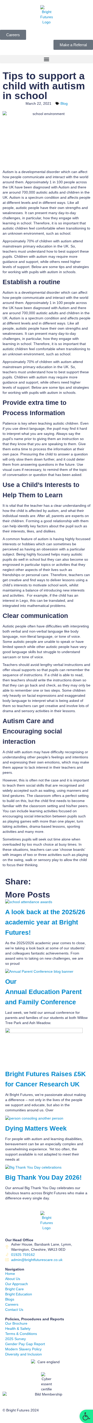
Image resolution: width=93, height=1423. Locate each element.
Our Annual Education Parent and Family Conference (43, 992)
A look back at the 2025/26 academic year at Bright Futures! (45, 922)
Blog (64, 103)
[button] (46, 59)
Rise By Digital (53, 1418)
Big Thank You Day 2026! (43, 1177)
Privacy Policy (14, 1418)
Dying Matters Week (36, 1128)
